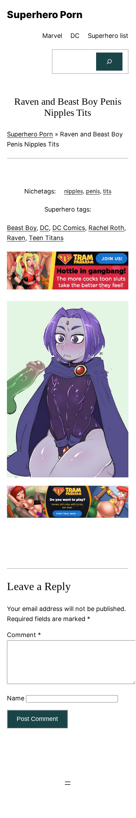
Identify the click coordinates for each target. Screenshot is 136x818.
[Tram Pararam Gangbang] (67, 287)
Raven (16, 237)
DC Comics (68, 227)
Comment (24, 634)
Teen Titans (46, 237)
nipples (73, 191)
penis (93, 191)
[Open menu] (67, 783)
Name (15, 698)
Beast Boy (21, 227)
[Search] (109, 62)
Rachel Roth (106, 227)
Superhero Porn (30, 134)
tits (107, 191)
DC (44, 227)
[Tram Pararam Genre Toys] (67, 515)
